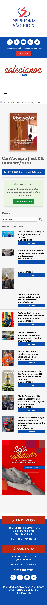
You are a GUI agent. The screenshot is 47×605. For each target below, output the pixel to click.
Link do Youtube (23, 42)
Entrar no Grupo (23, 201)
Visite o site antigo (23, 570)
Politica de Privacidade (23, 564)
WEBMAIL (23, 54)
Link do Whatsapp (30, 42)
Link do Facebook (17, 42)
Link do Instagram (10, 42)
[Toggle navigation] (5, 92)
